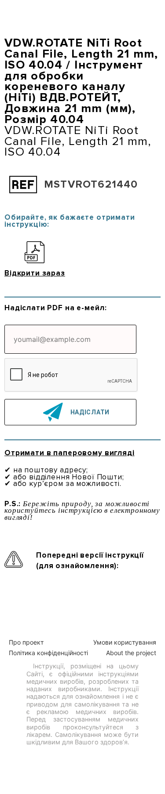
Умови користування (124, 642)
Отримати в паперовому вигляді (69, 452)
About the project (131, 652)
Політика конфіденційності (48, 652)
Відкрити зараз (34, 272)
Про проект (26, 642)
